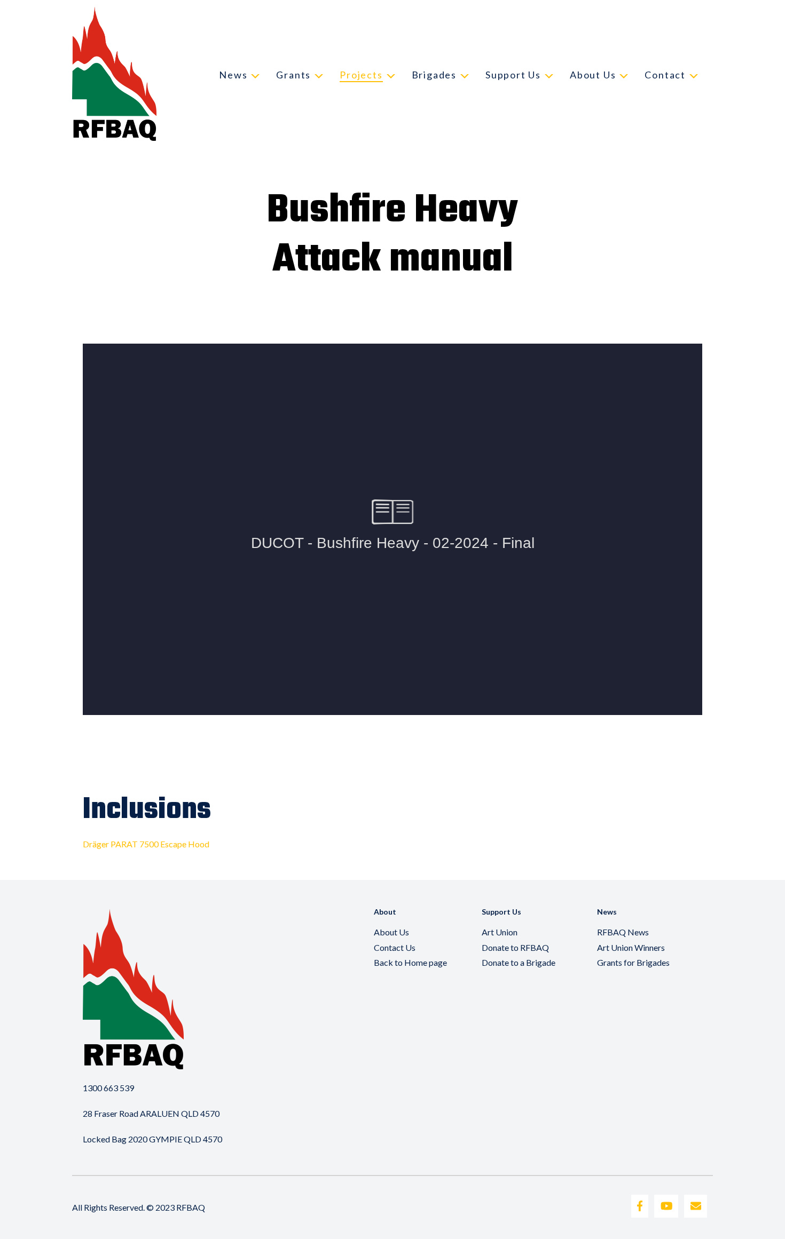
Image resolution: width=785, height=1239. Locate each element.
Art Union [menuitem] (499, 932)
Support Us (513, 75)
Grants (293, 75)
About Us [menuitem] (391, 932)
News (233, 75)
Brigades (434, 75)
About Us (593, 75)
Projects (361, 75)
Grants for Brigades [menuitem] (633, 962)
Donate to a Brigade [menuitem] (518, 962)
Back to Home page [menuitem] (410, 962)
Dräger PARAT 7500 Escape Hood (146, 844)
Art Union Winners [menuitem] (631, 947)
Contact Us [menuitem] (394, 947)
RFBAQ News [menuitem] (623, 932)
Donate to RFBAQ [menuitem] (515, 947)
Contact (665, 75)
